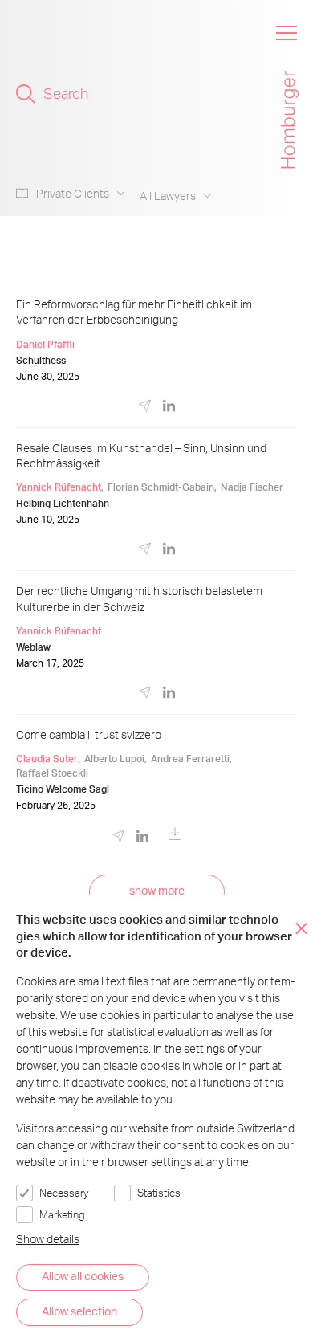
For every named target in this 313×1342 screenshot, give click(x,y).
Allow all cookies (83, 1276)
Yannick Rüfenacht (58, 487)
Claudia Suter (47, 759)
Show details (47, 1239)
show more (157, 890)
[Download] (175, 838)
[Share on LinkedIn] (169, 408)
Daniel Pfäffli (45, 344)
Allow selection (79, 1311)
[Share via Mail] (145, 411)
